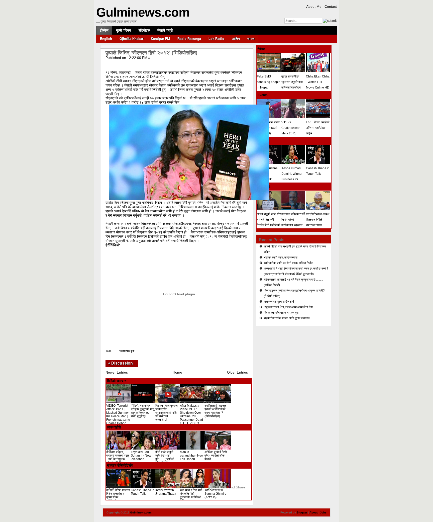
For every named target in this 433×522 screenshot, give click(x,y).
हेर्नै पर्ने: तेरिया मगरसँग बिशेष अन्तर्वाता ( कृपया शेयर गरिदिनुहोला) (118, 495)
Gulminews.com (142, 12)
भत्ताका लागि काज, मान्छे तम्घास (280, 257)
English (106, 39)
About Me (313, 7)
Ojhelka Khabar (131, 39)
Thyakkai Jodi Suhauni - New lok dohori (141, 455)
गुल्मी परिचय (123, 30)
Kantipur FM (160, 39)
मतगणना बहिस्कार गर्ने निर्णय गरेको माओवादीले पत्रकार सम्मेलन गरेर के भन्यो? (293, 222)
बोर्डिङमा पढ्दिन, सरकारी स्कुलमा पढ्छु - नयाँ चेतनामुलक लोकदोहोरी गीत (117, 457)
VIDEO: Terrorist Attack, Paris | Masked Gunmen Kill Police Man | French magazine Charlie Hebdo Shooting (118, 416)
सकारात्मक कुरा (126, 350)
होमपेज (104, 30)
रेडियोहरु (144, 30)
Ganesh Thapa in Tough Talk (142, 491)
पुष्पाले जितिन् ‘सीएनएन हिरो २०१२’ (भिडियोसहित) (151, 52)
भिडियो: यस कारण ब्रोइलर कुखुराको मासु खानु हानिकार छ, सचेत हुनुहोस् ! (142, 411)
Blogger (302, 512)
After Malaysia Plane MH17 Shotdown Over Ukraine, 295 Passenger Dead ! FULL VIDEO (191, 414)
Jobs (323, 512)
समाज (250, 39)
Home (177, 372)
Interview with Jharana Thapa (165, 491)
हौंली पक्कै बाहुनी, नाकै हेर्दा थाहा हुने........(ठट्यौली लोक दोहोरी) (164, 457)
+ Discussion (120, 363)
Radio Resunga (189, 39)
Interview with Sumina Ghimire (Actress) (215, 493)
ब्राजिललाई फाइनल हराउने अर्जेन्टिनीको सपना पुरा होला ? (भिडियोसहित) (215, 411)
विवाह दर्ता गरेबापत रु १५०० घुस (281, 312)
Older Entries (237, 372)
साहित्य (236, 39)
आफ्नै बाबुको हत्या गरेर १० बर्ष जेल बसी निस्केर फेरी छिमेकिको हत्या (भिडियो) (269, 222)
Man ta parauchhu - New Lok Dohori (191, 455)
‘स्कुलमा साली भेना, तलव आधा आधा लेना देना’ (288, 307)
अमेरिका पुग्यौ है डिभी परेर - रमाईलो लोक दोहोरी (215, 455)
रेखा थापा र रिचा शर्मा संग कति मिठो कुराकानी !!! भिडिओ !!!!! (191, 495)
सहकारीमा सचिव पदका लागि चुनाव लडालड (286, 318)
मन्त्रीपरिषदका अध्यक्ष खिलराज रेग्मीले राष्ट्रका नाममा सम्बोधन (317, 222)
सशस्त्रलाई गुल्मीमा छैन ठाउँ (279, 301)
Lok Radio (216, 39)
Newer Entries (116, 372)
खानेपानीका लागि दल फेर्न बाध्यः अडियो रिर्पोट (288, 263)
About (313, 512)
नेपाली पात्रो (165, 30)
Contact (330, 7)
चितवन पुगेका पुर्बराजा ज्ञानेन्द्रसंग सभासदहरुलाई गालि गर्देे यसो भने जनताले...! (166, 412)
